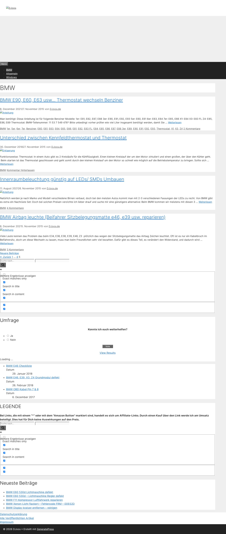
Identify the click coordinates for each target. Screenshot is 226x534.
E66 (69, 128)
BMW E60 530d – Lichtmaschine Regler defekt (35, 496)
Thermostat (163, 128)
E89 (129, 128)
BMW (9, 69)
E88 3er (121, 128)
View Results (108, 352)
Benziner (31, 128)
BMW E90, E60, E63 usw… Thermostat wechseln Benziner (61, 100)
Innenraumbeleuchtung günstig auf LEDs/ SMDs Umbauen (62, 179)
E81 (75, 128)
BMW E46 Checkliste (19, 365)
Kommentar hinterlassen (21, 170)
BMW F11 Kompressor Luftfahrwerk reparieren (34, 500)
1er (8, 128)
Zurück (5, 256)
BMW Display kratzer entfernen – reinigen (31, 507)
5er (13, 128)
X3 (176, 128)
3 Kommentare (15, 249)
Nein (13, 339)
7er (23, 128)
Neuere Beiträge (9, 253)
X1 (172, 128)
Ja (11, 335)
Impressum (7, 522)
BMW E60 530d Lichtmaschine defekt (29, 492)
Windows (11, 77)
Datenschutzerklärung (13, 514)
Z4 (181, 128)
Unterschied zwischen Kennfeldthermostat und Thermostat (63, 137)
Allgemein (12, 73)
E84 (95, 128)
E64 (57, 128)
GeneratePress (45, 529)
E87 (113, 128)
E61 (46, 128)
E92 (147, 128)
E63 (51, 128)
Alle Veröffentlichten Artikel (17, 518)
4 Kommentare (15, 208)
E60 (40, 128)
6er (18, 128)
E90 (135, 128)
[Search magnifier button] (3, 265)
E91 (141, 128)
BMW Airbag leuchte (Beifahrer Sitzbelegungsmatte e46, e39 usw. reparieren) (82, 217)
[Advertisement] (113, 38)
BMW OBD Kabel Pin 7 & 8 (22, 389)
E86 (107, 128)
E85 (101, 128)
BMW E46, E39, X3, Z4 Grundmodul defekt (32, 377)
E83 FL (88, 128)
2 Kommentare (191, 128)
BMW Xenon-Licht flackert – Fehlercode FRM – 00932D (40, 503)
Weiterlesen (174, 122)
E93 (153, 128)
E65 (63, 128)
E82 (80, 128)
